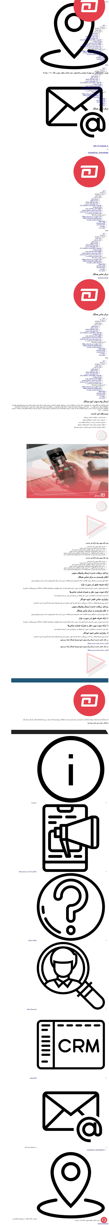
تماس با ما (102, 227)
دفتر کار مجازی (97, 207)
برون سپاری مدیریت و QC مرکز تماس (91, 211)
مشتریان (102, 226)
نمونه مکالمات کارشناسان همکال (92, 218)
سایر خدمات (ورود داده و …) (93, 213)
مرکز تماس (98, 195)
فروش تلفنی (94, 199)
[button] (54, 230)
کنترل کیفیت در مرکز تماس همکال (92, 216)
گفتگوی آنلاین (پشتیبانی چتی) (93, 208)
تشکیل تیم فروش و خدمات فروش (92, 210)
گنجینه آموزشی (100, 224)
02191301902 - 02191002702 (98, 153)
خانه (104, 190)
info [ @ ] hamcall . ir (100, 146)
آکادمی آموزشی (100, 223)
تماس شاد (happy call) (92, 202)
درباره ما (102, 192)
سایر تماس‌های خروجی (91, 203)
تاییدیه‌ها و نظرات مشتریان (94, 219)
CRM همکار (101, 221)
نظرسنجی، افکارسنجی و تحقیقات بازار (91, 205)
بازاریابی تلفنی (94, 200)
